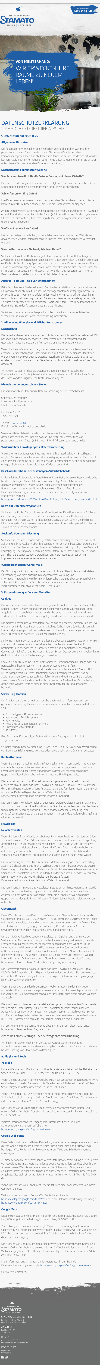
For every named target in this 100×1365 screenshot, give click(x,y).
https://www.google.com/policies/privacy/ (24, 1202)
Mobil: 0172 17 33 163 (9, 1340)
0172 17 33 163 (18, 422)
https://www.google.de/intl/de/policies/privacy (26, 1129)
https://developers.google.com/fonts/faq (23, 1198)
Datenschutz (6, 1352)
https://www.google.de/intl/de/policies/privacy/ (65, 1265)
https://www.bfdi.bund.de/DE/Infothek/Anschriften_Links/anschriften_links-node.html (49, 499)
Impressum (5, 1350)
